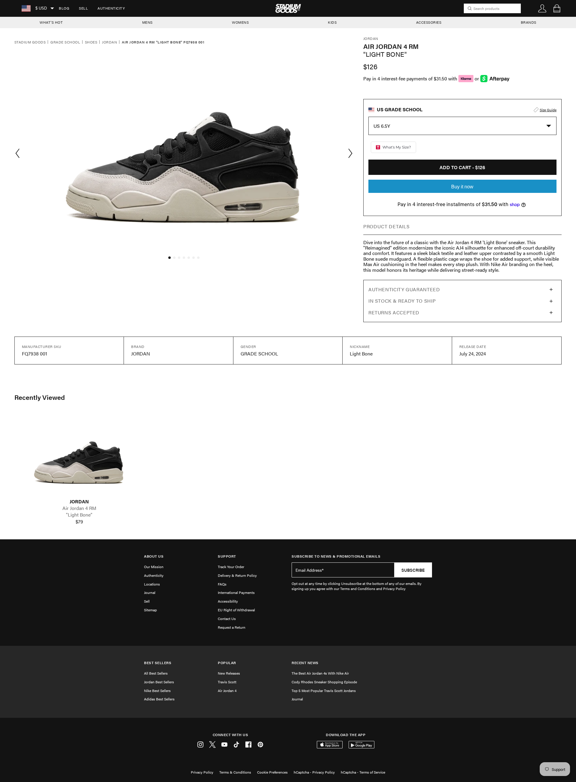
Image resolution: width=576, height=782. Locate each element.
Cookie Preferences (272, 772)
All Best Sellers (156, 673)
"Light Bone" (79, 514)
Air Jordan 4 (227, 690)
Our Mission (154, 566)
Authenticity (111, 8)
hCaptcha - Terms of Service (363, 772)
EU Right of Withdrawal (236, 610)
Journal (149, 592)
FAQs (222, 584)
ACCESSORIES (429, 22)
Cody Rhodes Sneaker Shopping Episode (324, 682)
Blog (64, 8)
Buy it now (462, 186)
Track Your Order (231, 566)
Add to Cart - (462, 167)
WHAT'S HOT (51, 22)
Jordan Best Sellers (159, 682)
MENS (147, 22)
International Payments (236, 592)
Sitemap (150, 610)
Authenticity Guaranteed (404, 289)
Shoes (91, 42)
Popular (227, 662)
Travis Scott (227, 682)
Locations (152, 584)
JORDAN (79, 501)
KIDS (332, 22)
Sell (83, 8)
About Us (154, 556)
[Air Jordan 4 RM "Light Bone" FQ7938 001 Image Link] (79, 456)
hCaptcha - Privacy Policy (314, 772)
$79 (79, 521)
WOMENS (240, 22)
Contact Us (227, 618)
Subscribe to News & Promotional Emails (336, 556)
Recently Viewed (39, 397)
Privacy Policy (202, 772)
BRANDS (528, 22)
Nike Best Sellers (157, 690)
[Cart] (557, 8)
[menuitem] (64, 8)
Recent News (305, 662)
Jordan (109, 42)
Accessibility (228, 601)
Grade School (65, 42)
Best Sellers (157, 662)
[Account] (542, 8)
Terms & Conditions (235, 772)
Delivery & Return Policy (237, 575)
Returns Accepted (393, 312)
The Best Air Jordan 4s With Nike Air (320, 673)
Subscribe (413, 570)
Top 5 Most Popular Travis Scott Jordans (324, 690)
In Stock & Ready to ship (402, 300)
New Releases (229, 673)
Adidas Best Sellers (159, 699)
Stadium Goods (30, 42)
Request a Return (231, 627)
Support (227, 556)
